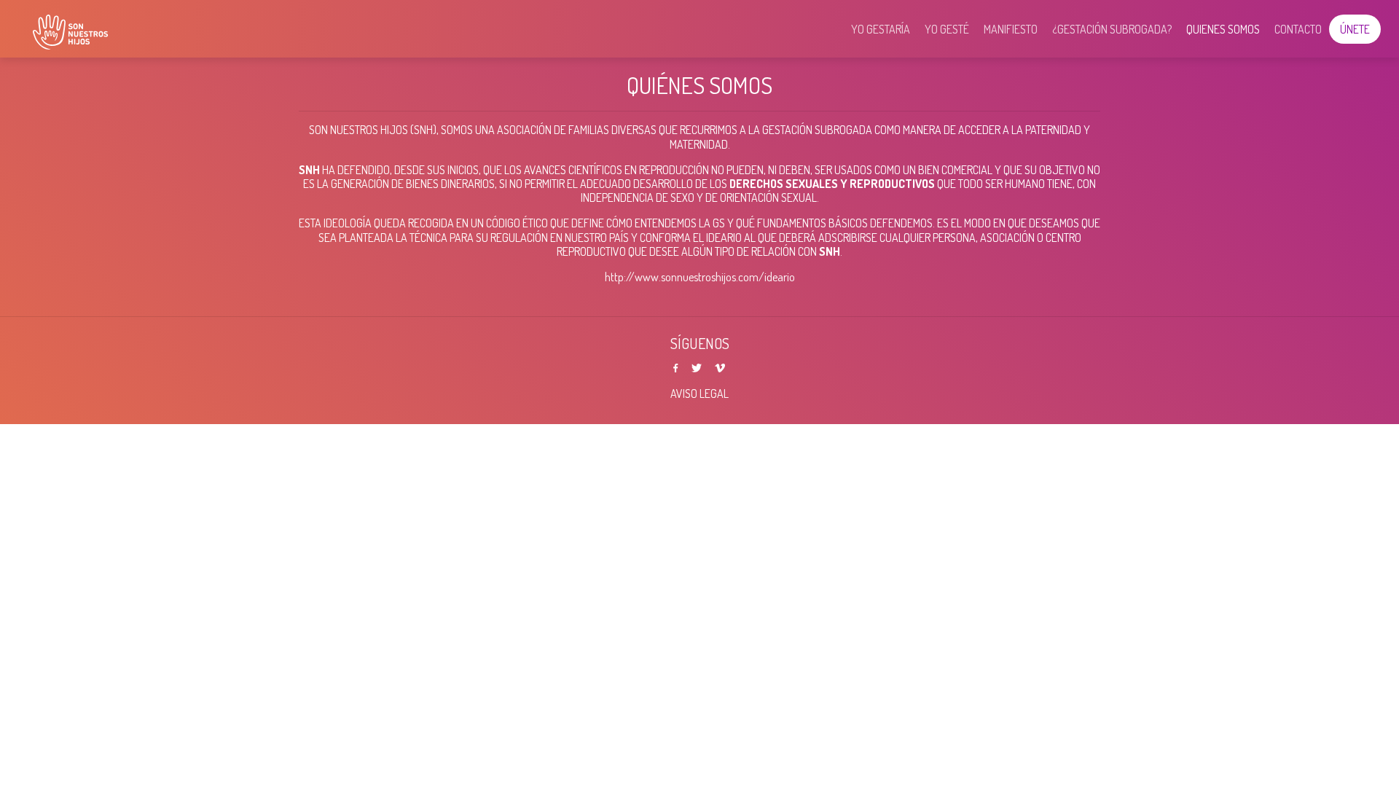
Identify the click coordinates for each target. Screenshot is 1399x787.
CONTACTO (1298, 29)
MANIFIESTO (1011, 29)
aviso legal (699, 393)
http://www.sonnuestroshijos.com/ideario (700, 277)
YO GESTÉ (947, 29)
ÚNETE (1355, 29)
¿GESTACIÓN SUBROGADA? (1112, 29)
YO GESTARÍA (880, 29)
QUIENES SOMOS (1223, 29)
